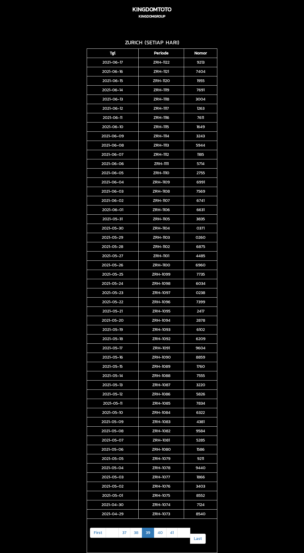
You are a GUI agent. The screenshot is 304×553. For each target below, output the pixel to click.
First (98, 533)
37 (124, 533)
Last (198, 538)
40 (160, 533)
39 (148, 533)
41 (172, 533)
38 (136, 533)
